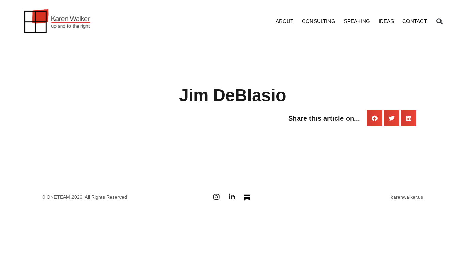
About (284, 21)
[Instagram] (216, 197)
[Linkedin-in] (232, 197)
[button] (439, 21)
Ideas (386, 21)
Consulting (318, 21)
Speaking (357, 21)
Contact (414, 21)
